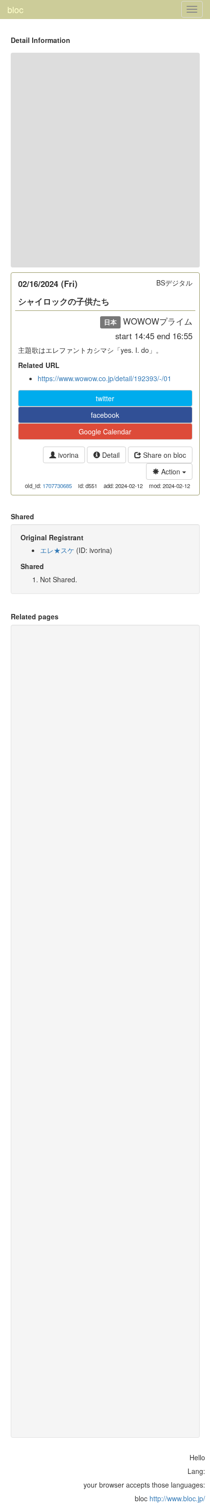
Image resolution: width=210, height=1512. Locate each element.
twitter (105, 398)
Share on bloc (163, 455)
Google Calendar (105, 431)
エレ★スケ (57, 550)
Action (170, 471)
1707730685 (57, 486)
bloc (15, 9)
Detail (110, 455)
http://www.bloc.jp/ (177, 1498)
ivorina (67, 455)
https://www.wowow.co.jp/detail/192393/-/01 (104, 378)
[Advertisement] (105, 160)
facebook (105, 415)
